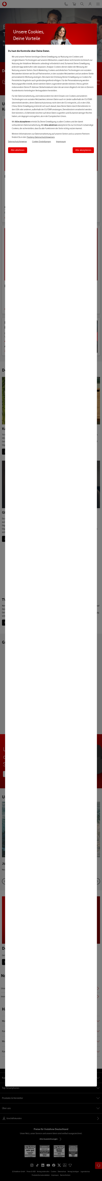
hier (21, 67)
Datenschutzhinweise (17, 141)
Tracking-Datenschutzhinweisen (41, 137)
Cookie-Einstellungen (41, 141)
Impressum (61, 141)
